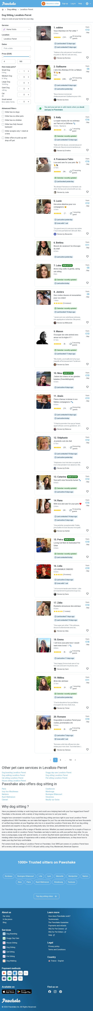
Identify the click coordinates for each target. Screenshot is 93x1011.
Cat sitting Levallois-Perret (12, 778)
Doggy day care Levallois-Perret (58, 772)
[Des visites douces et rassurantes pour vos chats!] (63, 307)
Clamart (5, 800)
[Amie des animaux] (63, 692)
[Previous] (50, 760)
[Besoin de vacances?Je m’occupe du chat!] (63, 249)
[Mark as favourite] (87, 57)
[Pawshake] (9, 3)
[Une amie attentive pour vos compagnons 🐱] (63, 217)
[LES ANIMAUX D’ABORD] (63, 580)
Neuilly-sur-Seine (52, 800)
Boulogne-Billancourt (54, 794)
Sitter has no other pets (14, 116)
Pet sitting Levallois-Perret (56, 778)
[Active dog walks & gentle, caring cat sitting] (63, 274)
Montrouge (50, 791)
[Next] (75, 760)
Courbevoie (50, 789)
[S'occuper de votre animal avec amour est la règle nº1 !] (63, 348)
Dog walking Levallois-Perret (13, 775)
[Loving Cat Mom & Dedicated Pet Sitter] (63, 548)
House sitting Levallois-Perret (14, 781)
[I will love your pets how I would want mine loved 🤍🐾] (63, 654)
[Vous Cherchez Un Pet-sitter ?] (63, 42)
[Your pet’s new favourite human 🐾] (63, 484)
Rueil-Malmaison (8, 797)
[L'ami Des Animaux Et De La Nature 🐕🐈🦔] (63, 83)
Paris (4, 789)
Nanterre (5, 794)
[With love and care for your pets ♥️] (63, 515)
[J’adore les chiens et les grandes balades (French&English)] (63, 380)
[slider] (3, 56)
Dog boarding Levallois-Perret (14, 772)
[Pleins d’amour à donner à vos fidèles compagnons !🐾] (63, 412)
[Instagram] (55, 991)
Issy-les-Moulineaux (10, 791)
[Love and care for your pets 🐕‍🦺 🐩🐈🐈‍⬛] (63, 175)
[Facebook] (49, 991)
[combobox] (16, 29)
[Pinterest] (60, 991)
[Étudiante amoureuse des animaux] (63, 616)
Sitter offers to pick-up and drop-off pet (15, 139)
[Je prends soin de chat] (63, 452)
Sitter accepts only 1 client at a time (16, 132)
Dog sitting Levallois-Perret (57, 775)
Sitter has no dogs (12, 112)
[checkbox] (3, 112)
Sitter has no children (13, 120)
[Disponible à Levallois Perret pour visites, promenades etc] (63, 733)
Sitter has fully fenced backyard (13, 125)
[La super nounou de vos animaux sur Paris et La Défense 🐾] (63, 134)
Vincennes (50, 797)
